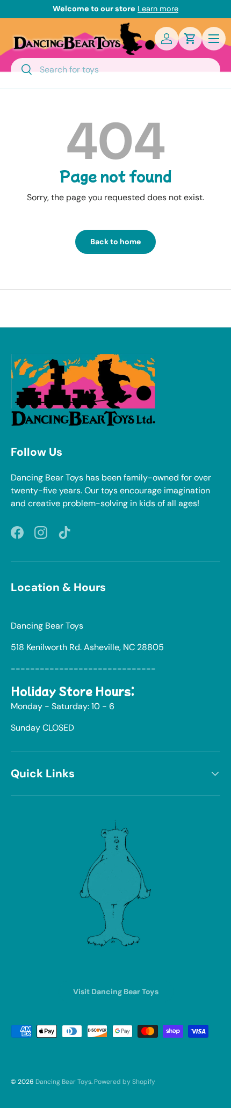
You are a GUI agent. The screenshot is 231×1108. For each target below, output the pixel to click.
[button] (190, 38)
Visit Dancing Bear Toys (115, 991)
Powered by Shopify (124, 1081)
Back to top (116, 308)
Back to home (115, 241)
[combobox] (115, 69)
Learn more (158, 8)
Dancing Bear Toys (63, 1081)
